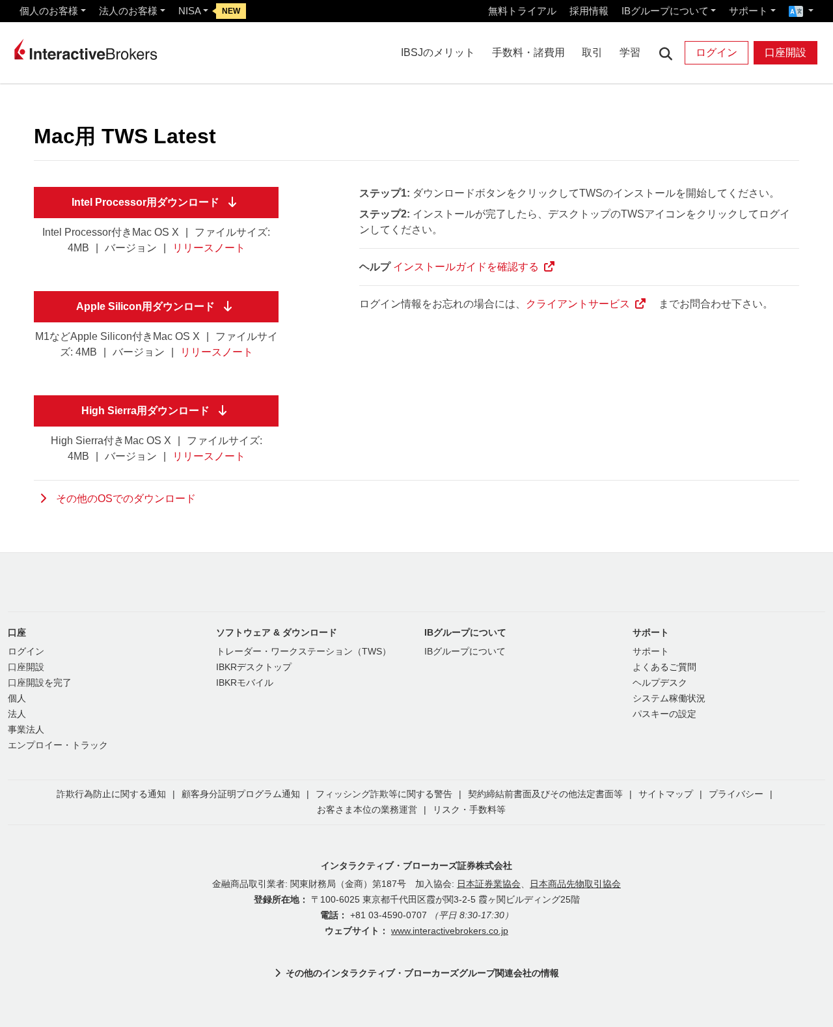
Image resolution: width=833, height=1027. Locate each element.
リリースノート (208, 247)
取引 (592, 52)
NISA (189, 10)
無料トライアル (522, 10)
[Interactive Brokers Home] (85, 49)
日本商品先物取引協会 (575, 884)
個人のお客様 (49, 10)
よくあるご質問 (664, 667)
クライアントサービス (578, 303)
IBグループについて (665, 10)
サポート (748, 10)
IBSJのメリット (438, 52)
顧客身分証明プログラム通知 (241, 794)
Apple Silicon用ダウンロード (145, 306)
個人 (17, 698)
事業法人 (26, 730)
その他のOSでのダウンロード (126, 498)
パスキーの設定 (664, 714)
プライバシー (736, 794)
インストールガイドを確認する (466, 266)
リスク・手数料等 (469, 810)
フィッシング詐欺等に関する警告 (384, 794)
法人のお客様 (128, 10)
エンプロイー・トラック (58, 745)
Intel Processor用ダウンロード (145, 202)
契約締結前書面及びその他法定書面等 (545, 794)
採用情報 (588, 10)
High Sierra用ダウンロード (145, 410)
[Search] (665, 53)
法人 (17, 714)
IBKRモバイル (244, 683)
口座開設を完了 (40, 683)
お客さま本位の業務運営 (367, 810)
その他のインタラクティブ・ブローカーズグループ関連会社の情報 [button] (422, 973)
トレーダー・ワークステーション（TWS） (303, 651)
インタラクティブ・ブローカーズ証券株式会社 (416, 865)
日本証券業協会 (489, 884)
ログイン (716, 52)
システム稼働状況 (669, 698)
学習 (630, 52)
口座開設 (785, 52)
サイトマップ (665, 794)
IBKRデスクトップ (254, 667)
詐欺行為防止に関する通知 (111, 794)
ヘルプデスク (660, 683)
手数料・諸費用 (528, 52)
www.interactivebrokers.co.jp (449, 931)
